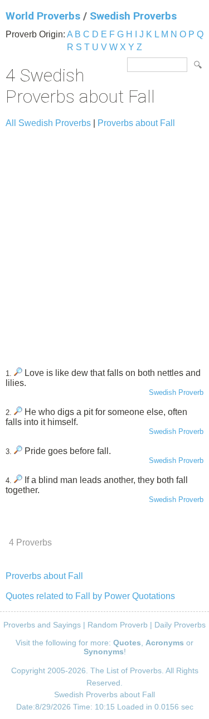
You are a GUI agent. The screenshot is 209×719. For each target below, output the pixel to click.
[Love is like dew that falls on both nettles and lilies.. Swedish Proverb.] (18, 373)
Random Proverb (118, 624)
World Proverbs (43, 15)
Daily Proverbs (180, 624)
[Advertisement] (104, 243)
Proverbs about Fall (136, 123)
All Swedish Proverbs (48, 123)
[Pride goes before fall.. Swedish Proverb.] (18, 451)
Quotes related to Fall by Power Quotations (90, 596)
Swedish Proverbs (133, 15)
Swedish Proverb (176, 392)
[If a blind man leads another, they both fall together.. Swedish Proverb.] (18, 480)
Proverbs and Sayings (42, 624)
